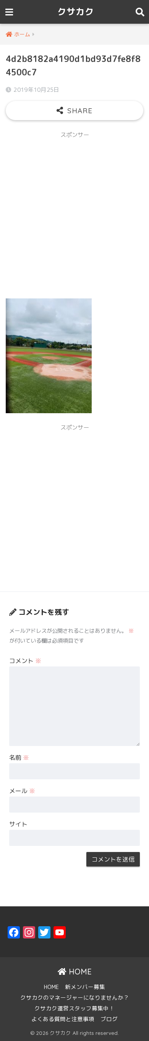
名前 (19, 757)
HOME (79, 971)
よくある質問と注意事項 (62, 1019)
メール (22, 791)
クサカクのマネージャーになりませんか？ (74, 998)
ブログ (109, 1019)
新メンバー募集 (85, 987)
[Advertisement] (74, 217)
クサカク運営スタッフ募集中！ (74, 1008)
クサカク (75, 11)
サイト (18, 824)
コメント (25, 661)
